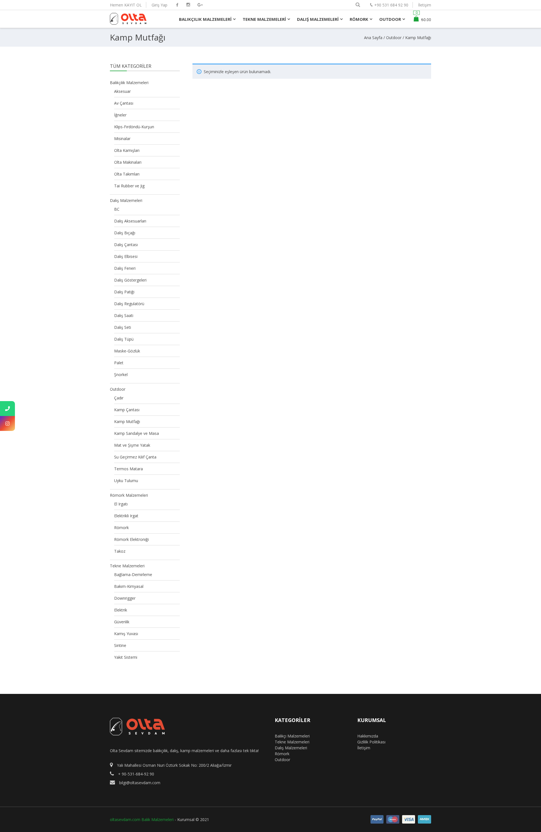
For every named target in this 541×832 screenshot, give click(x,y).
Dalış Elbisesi (126, 256)
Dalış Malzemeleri (126, 200)
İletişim (424, 5)
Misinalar (122, 138)
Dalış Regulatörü (129, 303)
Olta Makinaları (127, 162)
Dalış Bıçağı (124, 232)
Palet (118, 362)
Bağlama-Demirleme (133, 574)
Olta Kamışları (126, 150)
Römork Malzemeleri (129, 495)
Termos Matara (128, 468)
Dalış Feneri (125, 268)
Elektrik (120, 610)
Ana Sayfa (373, 37)
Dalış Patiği (124, 291)
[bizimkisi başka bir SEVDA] (128, 22)
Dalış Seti (122, 327)
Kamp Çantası (126, 409)
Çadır (118, 398)
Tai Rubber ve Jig (129, 185)
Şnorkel (121, 374)
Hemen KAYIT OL (126, 5)
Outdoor (394, 37)
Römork (121, 527)
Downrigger (125, 598)
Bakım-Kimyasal (128, 586)
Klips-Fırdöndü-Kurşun (134, 126)
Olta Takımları (126, 174)
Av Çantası (123, 103)
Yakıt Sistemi (125, 657)
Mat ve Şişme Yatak (132, 445)
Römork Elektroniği (131, 539)
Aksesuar (122, 91)
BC (116, 209)
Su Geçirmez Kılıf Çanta (135, 457)
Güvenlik (121, 621)
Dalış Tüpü (124, 339)
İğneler (120, 115)
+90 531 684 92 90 (391, 5)
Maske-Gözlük (127, 351)
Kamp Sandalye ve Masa (136, 433)
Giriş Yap (159, 5)
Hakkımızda (367, 736)
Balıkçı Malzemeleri (292, 736)
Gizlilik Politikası (371, 742)
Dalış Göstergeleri (130, 280)
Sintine (120, 645)
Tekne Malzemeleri (127, 565)
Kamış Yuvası (126, 633)
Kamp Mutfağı (127, 421)
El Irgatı (121, 504)
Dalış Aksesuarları (130, 221)
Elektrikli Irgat (126, 515)
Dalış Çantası (126, 244)
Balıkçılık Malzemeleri (129, 82)
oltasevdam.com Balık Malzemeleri (142, 819)
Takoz (119, 551)
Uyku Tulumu (126, 480)
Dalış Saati (123, 315)
